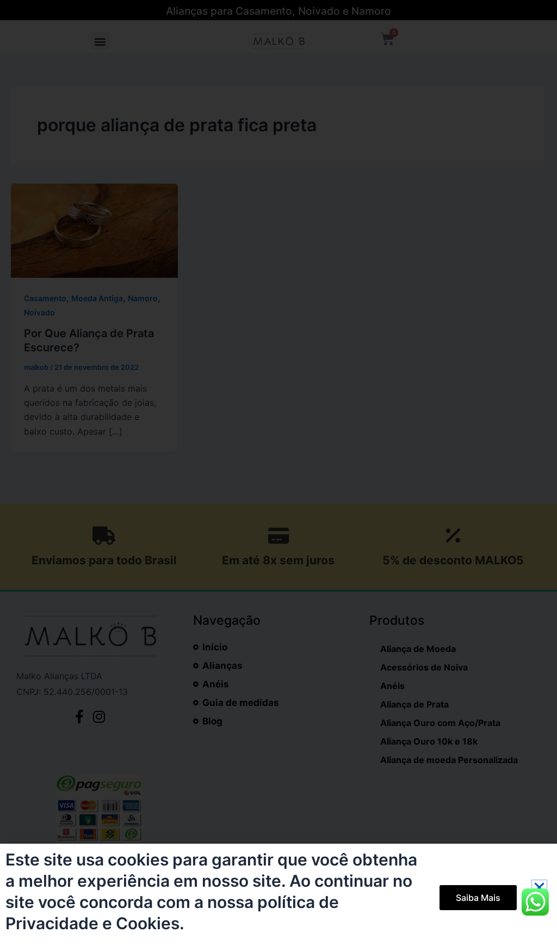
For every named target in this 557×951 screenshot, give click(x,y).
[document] (278, 475)
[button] (539, 887)
